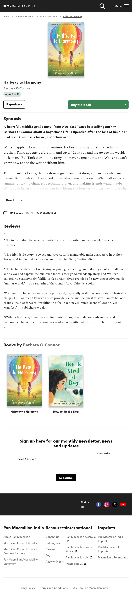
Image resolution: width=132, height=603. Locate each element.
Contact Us (52, 537)
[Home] (19, 6)
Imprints (106, 527)
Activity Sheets (55, 561)
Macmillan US (74, 563)
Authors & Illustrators (24, 16)
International (79, 527)
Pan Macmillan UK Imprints (109, 549)
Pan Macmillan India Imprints (110, 539)
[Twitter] (115, 504)
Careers (50, 549)
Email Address (27, 459)
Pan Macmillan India (23, 527)
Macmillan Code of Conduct (20, 543)
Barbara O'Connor (48, 16)
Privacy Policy (26, 588)
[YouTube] (123, 504)
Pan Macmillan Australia (81, 537)
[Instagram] (106, 504)
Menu (118, 6)
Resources (56, 527)
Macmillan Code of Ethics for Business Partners (21, 551)
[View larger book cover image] (66, 49)
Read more (14, 200)
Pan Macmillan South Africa (79, 549)
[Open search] (102, 6)
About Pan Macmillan (16, 537)
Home (6, 16)
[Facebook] (98, 504)
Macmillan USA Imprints (113, 557)
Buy (48, 555)
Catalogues (53, 543)
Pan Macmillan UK (77, 557)
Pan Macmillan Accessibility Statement (20, 561)
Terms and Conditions (54, 588)
